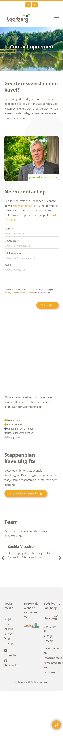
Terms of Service (27, 292)
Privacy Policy (11, 292)
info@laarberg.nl (23, 205)
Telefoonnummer (14, 253)
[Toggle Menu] (56, 18)
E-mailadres (12, 241)
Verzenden (47, 305)
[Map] (31, 359)
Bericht (8, 265)
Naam (9, 228)
